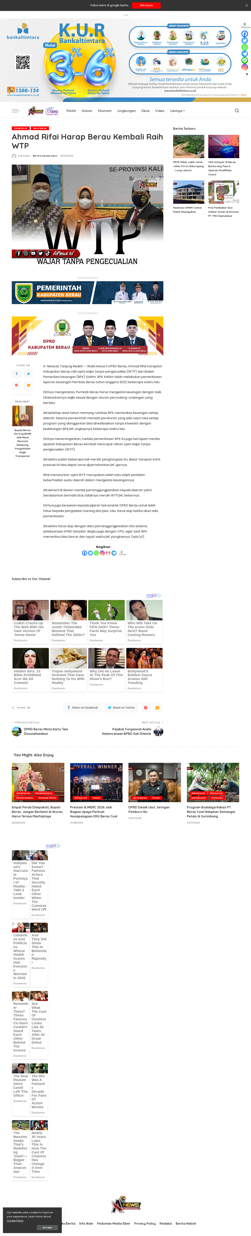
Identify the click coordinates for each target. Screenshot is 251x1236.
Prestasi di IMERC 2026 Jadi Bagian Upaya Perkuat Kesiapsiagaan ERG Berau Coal (93, 811)
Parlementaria (43, 793)
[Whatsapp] (96, 553)
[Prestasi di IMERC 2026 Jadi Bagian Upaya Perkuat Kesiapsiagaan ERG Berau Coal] (96, 782)
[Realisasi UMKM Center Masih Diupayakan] (188, 192)
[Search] (237, 111)
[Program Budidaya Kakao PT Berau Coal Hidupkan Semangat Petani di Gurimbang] (213, 782)
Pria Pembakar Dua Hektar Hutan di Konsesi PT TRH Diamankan (223, 211)
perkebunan (199, 797)
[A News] (42, 111)
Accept (47, 1227)
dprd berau (40, 128)
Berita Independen (45, 155)
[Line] (244, 60)
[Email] (28, 385)
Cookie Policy (15, 1220)
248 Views (24, 155)
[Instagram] (102, 553)
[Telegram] (113, 553)
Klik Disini (146, 5)
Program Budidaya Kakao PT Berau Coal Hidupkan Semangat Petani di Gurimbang (211, 811)
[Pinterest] (16, 385)
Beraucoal (81, 797)
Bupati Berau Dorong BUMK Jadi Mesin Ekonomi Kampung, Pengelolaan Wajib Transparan (22, 442)
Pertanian (217, 797)
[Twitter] (28, 373)
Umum (96, 797)
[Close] (247, 5)
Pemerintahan (24, 797)
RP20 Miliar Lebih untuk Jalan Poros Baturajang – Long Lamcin (188, 166)
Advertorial (20, 128)
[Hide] (246, 74)
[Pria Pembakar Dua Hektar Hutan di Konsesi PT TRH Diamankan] (223, 192)
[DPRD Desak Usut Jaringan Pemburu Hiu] (154, 782)
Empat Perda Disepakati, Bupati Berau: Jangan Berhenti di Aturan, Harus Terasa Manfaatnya (37, 811)
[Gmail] (108, 553)
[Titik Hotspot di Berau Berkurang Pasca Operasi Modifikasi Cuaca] (223, 146)
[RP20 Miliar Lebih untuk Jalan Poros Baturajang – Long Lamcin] (188, 146)
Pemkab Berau (47, 797)
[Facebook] (16, 373)
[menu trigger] (18, 111)
